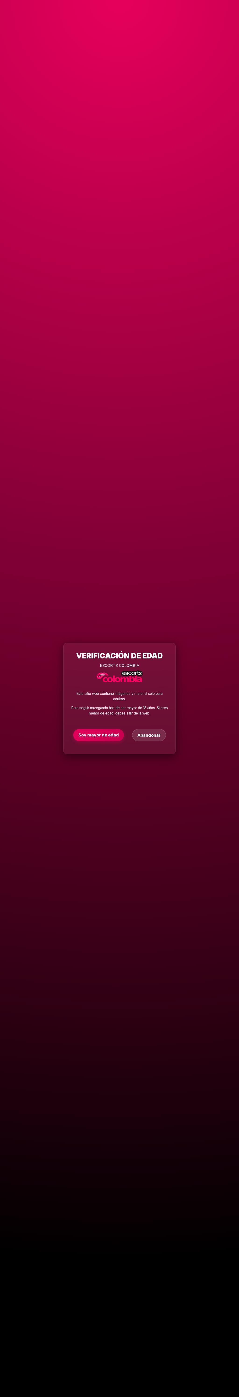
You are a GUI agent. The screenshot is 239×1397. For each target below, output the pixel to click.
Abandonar (149, 735)
